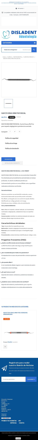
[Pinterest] (19, 131)
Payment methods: (4, 414)
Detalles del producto (12, 163)
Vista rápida (19, 329)
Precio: (5, 342)
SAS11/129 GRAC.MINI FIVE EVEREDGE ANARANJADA (15, 313)
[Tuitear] (15, 131)
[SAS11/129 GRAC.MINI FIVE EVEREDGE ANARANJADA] (5, 347)
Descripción (8, 159)
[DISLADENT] (19, 3)
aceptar (18, 438)
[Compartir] (10, 131)
